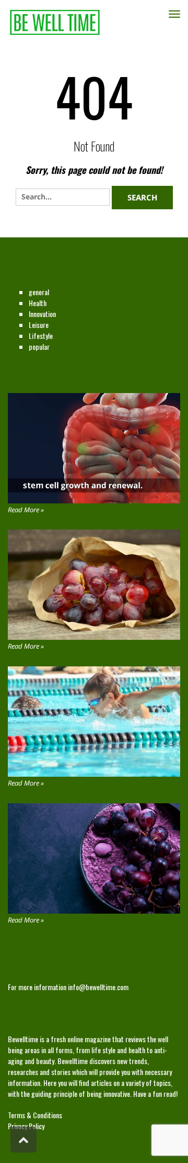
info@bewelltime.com (98, 986)
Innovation (42, 313)
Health (37, 302)
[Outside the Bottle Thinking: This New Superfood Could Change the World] (94, 584)
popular (39, 346)
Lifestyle (41, 335)
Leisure (39, 324)
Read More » (26, 509)
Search (142, 197)
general (39, 291)
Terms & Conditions (35, 1114)
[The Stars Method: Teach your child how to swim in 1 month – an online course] (94, 721)
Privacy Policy (26, 1125)
